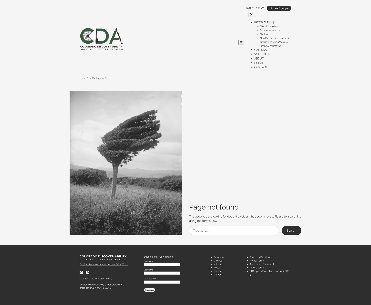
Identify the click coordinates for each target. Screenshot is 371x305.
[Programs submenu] (272, 22)
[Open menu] (241, 42)
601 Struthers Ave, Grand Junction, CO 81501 (102, 264)
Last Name (148, 270)
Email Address (150, 279)
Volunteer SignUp (278, 8)
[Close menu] (251, 14)
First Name (148, 261)
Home (82, 78)
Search (291, 230)
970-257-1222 (255, 8)
